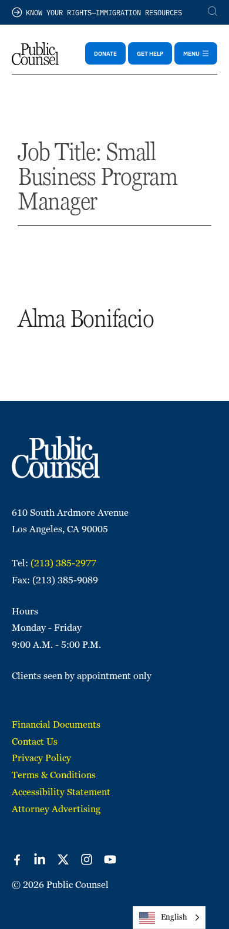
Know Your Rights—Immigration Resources (104, 12)
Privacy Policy (41, 758)
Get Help (150, 53)
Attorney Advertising (56, 809)
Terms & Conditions (54, 775)
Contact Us (35, 741)
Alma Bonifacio (85, 318)
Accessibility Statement (61, 792)
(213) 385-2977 (63, 563)
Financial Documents (56, 724)
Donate (105, 53)
